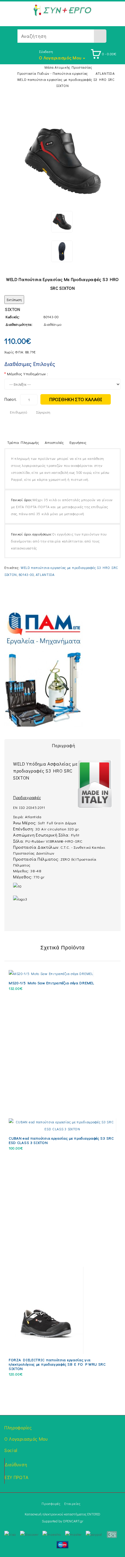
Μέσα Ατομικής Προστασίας (68, 67)
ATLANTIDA (105, 73)
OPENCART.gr (73, 1521)
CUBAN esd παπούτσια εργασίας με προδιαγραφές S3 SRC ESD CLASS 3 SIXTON (61, 1140)
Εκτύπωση (14, 299)
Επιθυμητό (18, 412)
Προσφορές (51, 1503)
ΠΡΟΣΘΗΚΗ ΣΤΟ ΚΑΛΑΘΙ (75, 399)
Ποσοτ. (10, 399)
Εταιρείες (72, 1503)
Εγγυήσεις (78, 442)
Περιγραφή (63, 745)
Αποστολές (54, 442)
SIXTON (12, 309)
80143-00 (26, 574)
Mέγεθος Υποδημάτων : (27, 373)
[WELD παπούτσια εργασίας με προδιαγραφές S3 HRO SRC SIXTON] (62, 161)
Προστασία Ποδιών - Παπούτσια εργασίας (52, 73)
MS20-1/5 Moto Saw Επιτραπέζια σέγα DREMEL (51, 982)
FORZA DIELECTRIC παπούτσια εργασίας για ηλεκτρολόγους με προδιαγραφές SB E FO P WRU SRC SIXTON (57, 1364)
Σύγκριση (43, 412)
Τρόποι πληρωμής (23, 442)
